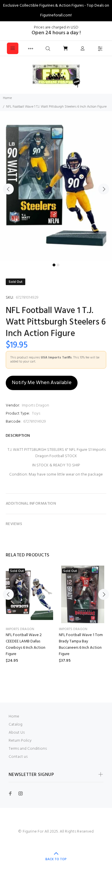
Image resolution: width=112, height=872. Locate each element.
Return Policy (20, 740)
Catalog (15, 724)
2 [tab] (58, 265)
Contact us (18, 756)
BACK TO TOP (56, 859)
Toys (36, 413)
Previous (8, 189)
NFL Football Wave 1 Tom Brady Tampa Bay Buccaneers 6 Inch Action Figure (81, 644)
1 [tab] (54, 265)
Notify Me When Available (42, 383)
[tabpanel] (56, 186)
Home (7, 98)
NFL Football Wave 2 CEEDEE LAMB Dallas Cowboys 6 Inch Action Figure (25, 644)
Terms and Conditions (28, 748)
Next (103, 189)
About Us (17, 732)
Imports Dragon (35, 405)
